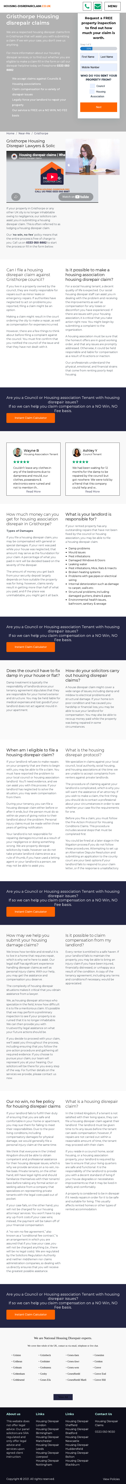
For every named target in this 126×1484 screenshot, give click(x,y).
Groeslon (99, 1355)
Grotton (98, 1361)
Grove (97, 1367)
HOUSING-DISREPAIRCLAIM (27, 6)
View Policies (111, 1479)
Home (10, 133)
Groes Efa (45, 1379)
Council (100, 86)
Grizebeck (45, 1355)
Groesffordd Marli (76, 1379)
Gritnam (17, 1367)
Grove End (100, 1373)
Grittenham (19, 1373)
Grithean (17, 1361)
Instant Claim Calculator (31, 417)
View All (63, 1397)
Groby (43, 1373)
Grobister (45, 1361)
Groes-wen (73, 1367)
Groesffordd (73, 1373)
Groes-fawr (73, 1361)
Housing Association (98, 94)
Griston (17, 1355)
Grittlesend (18, 1379)
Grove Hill (100, 1379)
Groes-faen (73, 1355)
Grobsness (45, 1367)
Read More (33, 491)
